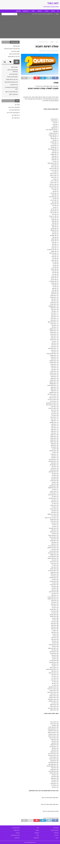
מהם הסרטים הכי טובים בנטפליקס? (12, 48)
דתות (38, 827)
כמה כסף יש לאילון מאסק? (14, 56)
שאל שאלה (18, 11)
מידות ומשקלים (17, 830)
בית (58, 11)
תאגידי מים (17, 104)
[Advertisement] (30, 27)
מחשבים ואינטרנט (16, 827)
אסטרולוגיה (56, 833)
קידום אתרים (26, 11)
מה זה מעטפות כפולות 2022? (11, 82)
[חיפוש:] (9, 14)
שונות (33, 11)
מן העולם (40, 11)
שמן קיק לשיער (16, 46)
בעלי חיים (56, 835)
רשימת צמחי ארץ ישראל (14, 54)
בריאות (53, 11)
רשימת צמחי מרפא (15, 51)
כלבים (37, 835)
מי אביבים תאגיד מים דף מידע (13, 112)
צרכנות (46, 11)
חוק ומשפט (37, 833)
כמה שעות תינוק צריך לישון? (11, 91)
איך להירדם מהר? (14, 84)
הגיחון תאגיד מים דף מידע (14, 107)
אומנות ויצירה (55, 827)
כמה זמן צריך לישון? (13, 94)
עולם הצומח (17, 837)
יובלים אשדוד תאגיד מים (14, 110)
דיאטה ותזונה (36, 837)
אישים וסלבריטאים (54, 830)
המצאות (37, 830)
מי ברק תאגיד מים (16, 115)
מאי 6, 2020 (53, 51)
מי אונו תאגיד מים (16, 118)
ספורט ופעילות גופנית (15, 835)
